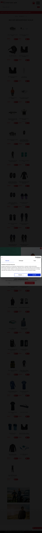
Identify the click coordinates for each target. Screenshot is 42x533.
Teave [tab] (35, 260)
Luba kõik (34, 274)
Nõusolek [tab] (7, 260)
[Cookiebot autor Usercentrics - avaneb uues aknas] (36, 257)
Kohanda (20, 274)
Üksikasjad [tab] (21, 260)
